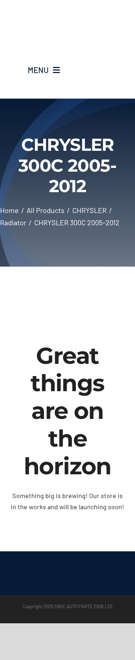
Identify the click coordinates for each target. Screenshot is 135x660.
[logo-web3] (67, 15)
